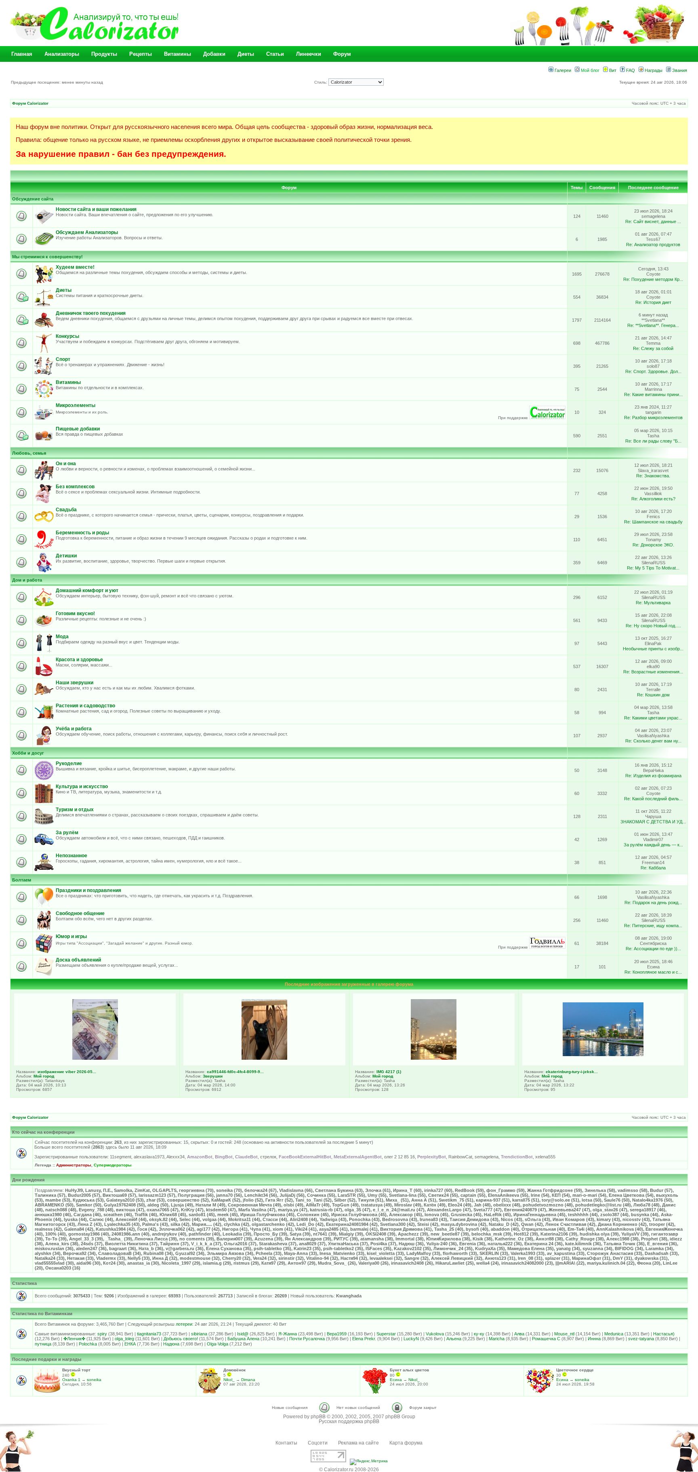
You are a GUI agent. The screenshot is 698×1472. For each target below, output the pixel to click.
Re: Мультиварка (653, 602)
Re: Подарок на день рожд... (653, 902)
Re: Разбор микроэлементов (653, 417)
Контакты (286, 1442)
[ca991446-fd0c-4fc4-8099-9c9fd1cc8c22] (264, 1058)
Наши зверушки (74, 682)
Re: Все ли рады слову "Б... (653, 441)
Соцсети (318, 1442)
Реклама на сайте (358, 1442)
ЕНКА (130, 1343)
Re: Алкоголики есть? (653, 498)
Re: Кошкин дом (653, 694)
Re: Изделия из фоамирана (653, 775)
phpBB (318, 1416)
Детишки (66, 556)
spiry (102, 1333)
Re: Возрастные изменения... (653, 671)
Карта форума (406, 1442)
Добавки (214, 54)
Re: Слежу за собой (653, 348)
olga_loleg (124, 1338)
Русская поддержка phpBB (349, 1421)
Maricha (497, 1338)
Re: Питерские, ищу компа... (653, 925)
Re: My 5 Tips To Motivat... (653, 567)
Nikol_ (229, 1379)
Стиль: (321, 82)
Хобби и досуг (28, 753)
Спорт (63, 359)
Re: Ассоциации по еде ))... (653, 948)
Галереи (562, 70)
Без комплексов (75, 486)
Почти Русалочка (307, 1338)
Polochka (88, 1343)
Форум (342, 54)
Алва (519, 1333)
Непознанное (71, 855)
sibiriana (199, 1333)
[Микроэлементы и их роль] (547, 417)
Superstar (386, 1333)
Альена (453, 1338)
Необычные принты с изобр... (653, 648)
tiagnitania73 (149, 1333)
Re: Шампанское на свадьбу (653, 521)
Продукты (104, 54)
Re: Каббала (653, 867)
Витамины (177, 54)
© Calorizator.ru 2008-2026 (349, 1469)
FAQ (630, 70)
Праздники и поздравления (88, 890)
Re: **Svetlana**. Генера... (653, 325)
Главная (21, 54)
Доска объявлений (78, 960)
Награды (652, 70)
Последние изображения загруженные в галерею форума (349, 984)
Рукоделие (69, 763)
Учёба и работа (74, 729)
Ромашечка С (546, 1338)
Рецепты (140, 54)
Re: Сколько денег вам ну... (653, 740)
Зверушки (213, 1076)
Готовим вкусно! (75, 613)
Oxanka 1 (71, 1379)
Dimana (248, 1379)
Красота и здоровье (79, 659)
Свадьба (66, 509)
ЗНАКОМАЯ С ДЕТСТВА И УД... (653, 821)
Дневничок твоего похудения (91, 313)
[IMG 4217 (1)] (433, 1058)
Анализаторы (61, 54)
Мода (62, 636)
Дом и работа (27, 580)
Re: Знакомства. (653, 475)
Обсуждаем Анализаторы (87, 232)
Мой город (44, 1076)
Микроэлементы (75, 405)
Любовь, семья (29, 453)
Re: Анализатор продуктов (653, 244)
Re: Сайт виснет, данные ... (653, 221)
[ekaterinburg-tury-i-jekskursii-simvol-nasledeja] (603, 1054)
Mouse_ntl (564, 1333)
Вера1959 (337, 1333)
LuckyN (411, 1338)
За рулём (67, 832)
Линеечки (308, 54)
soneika (94, 1379)
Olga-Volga (217, 1343)
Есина (396, 1379)
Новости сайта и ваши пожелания (96, 209)
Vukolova (435, 1333)
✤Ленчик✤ (74, 1338)
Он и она (66, 463)
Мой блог (589, 70)
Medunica (613, 1333)
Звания (679, 70)
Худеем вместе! (75, 267)
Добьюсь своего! (181, 1338)
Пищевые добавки (78, 429)
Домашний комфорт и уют (87, 590)
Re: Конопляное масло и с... (653, 972)
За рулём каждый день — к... (653, 844)
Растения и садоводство (85, 706)
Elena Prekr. (364, 1338)
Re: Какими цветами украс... (653, 717)
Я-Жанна (287, 1333)
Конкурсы (67, 336)
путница (43, 1343)
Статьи (275, 54)
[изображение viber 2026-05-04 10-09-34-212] (95, 1058)
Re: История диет (653, 302)
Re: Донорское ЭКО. (653, 544)
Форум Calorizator (30, 103)
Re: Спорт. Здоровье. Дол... (653, 371)
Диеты (246, 54)
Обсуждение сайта (32, 198)
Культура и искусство (82, 786)
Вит (612, 70)
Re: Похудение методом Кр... (653, 279)
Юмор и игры (71, 936)
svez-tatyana (641, 1338)
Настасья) (664, 1333)
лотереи (184, 1324)
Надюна (171, 1343)
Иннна (594, 1338)
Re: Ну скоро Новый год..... (653, 625)
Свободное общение (80, 913)
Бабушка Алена (243, 1338)
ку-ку (479, 1333)
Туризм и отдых (75, 809)
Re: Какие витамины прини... (653, 394)
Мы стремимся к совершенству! (47, 256)
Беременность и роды (82, 533)
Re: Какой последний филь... (653, 798)
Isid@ (242, 1333)
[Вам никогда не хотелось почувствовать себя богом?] (547, 947)
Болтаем (21, 879)
